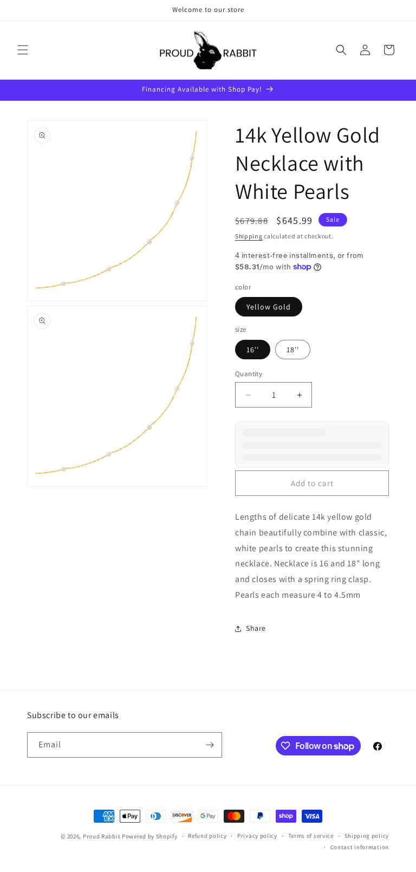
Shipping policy (366, 835)
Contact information (359, 847)
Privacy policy (257, 835)
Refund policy (207, 835)
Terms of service (311, 835)
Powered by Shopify (150, 836)
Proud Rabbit (101, 836)
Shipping (249, 236)
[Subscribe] (210, 745)
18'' (293, 349)
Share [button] (256, 628)
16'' (252, 349)
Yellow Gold (268, 307)
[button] (23, 50)
